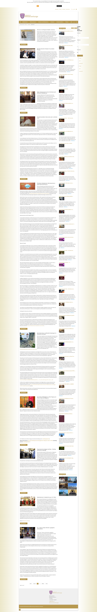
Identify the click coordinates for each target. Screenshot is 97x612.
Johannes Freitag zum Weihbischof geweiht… (67, 315)
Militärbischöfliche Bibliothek (26, 30)
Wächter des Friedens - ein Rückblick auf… (66, 59)
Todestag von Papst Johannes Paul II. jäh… (66, 446)
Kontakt (60, 9)
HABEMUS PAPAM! (62, 275)
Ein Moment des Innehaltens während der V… (67, 223)
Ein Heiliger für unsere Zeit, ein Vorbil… (66, 143)
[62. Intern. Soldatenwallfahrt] (63, 493)
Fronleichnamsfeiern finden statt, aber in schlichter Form (47, 117)
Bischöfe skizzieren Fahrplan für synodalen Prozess (45, 49)
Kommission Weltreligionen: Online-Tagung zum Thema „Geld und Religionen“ (46, 397)
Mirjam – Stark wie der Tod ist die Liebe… (66, 45)
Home (26, 24)
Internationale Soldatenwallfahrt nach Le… (66, 31)
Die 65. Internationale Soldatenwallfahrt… (66, 196)
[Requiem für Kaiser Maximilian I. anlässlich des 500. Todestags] (63, 486)
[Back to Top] (20, 609)
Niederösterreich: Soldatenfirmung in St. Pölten (46, 497)
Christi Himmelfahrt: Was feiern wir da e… (66, 183)
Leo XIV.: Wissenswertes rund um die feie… (66, 237)
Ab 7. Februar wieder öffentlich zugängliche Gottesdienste (46, 528)
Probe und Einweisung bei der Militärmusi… (66, 328)
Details (29, 24)
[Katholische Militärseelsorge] (29, 16)
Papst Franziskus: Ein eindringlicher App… (66, 458)
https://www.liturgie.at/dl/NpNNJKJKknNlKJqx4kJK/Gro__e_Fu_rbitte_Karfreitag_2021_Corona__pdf (36, 379)
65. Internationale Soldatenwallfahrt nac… (66, 209)
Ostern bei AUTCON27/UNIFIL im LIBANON (66, 384)
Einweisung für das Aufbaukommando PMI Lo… (67, 370)
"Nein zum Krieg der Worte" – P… (64, 262)
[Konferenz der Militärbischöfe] (72, 493)
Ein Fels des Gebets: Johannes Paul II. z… (66, 432)
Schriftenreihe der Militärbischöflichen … (66, 413)
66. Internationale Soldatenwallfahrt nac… (66, 103)
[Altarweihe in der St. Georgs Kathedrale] (63, 480)
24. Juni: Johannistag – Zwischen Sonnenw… (67, 171)
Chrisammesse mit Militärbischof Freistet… (66, 398)
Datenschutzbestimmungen (54, 602)
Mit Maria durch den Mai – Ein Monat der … (66, 250)
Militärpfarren (23, 498)
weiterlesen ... (23, 44)
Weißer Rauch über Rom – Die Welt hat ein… (66, 288)
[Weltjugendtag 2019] (72, 486)
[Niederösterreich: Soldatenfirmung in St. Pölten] (27, 501)
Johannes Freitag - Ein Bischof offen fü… (66, 302)
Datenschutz (68, 9)
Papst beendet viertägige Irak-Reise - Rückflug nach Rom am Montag (46, 449)
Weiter (43, 583)
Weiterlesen (66, 42)
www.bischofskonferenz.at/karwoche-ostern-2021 (35, 325)
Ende (46, 583)
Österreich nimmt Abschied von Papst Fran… (67, 356)
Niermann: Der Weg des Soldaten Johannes (46, 29)
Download (63, 9)
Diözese (22, 49)
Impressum (57, 9)
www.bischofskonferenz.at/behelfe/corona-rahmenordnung (39, 193)
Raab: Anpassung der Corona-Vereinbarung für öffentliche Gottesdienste (46, 92)
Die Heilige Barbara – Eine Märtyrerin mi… (66, 131)
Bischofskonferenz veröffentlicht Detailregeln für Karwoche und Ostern (46, 333)
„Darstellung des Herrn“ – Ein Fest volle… (66, 118)
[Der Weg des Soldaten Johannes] (27, 35)
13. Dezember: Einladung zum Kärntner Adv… (67, 156)
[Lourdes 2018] (72, 480)
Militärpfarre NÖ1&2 (26, 520)
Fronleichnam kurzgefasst (63, 88)
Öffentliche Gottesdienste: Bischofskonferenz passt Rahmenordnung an (46, 184)
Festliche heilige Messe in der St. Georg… (66, 74)
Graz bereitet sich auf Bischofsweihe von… (66, 341)
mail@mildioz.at (51, 601)
